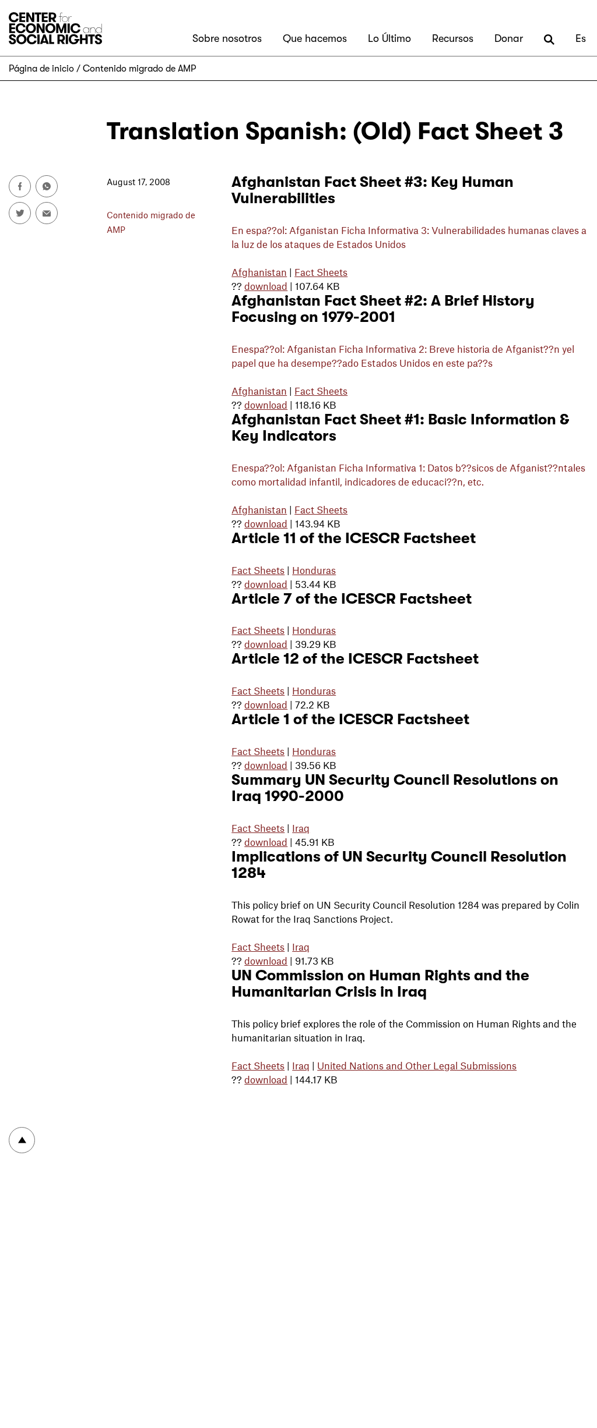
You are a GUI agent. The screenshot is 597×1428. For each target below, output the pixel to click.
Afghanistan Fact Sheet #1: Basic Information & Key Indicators (400, 427)
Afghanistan (259, 272)
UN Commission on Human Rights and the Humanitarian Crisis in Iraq (380, 983)
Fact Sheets (320, 272)
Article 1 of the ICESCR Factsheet (350, 719)
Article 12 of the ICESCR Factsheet (355, 658)
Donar (508, 38)
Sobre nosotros (227, 38)
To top (22, 1140)
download (265, 286)
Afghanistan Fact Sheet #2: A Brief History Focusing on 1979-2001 (383, 308)
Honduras (314, 570)
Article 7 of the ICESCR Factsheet (351, 598)
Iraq (301, 828)
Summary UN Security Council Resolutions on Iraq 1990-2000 (395, 788)
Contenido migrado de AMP (139, 68)
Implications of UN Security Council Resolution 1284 (399, 864)
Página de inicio (41, 68)
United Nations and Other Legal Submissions (417, 1065)
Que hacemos (315, 38)
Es (580, 38)
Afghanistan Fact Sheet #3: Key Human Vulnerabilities (372, 190)
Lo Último (389, 38)
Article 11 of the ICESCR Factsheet (353, 538)
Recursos (452, 38)
